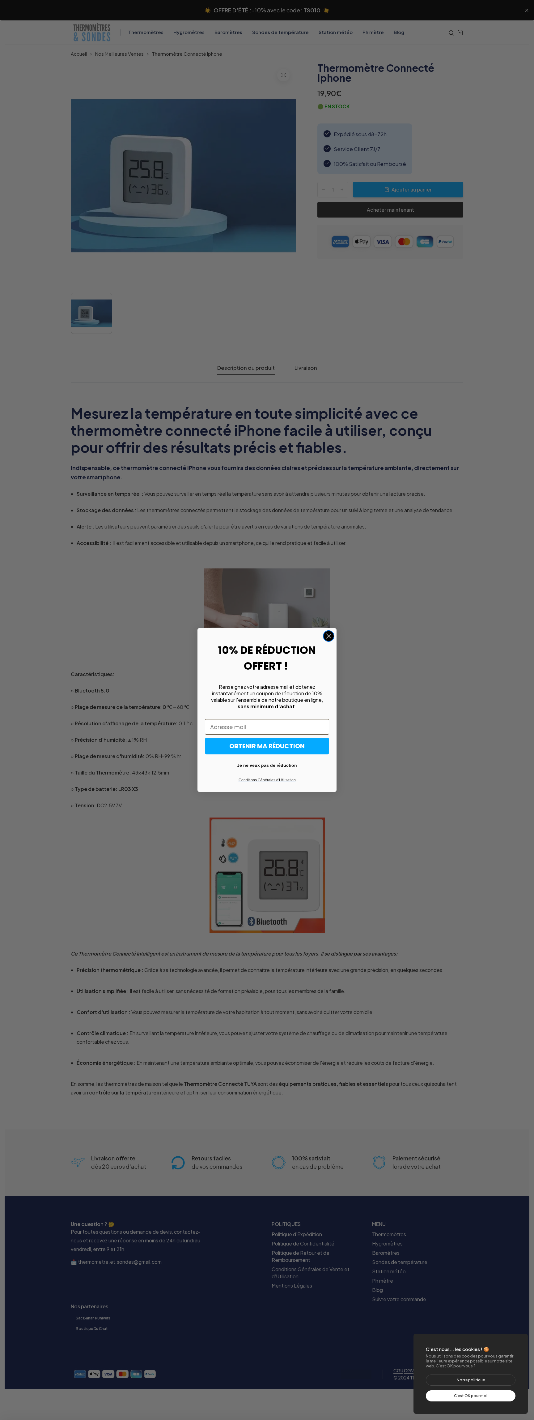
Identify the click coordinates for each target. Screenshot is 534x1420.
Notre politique (471, 1380)
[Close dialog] (328, 636)
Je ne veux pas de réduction (267, 765)
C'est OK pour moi (470, 1395)
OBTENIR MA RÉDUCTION (267, 746)
